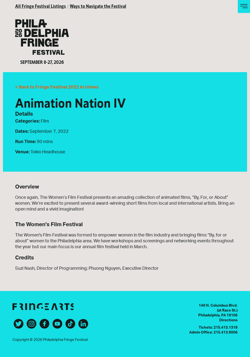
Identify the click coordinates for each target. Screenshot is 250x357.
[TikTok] (70, 326)
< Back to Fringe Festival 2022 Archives (57, 87)
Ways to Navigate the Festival (98, 6)
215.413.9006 (226, 332)
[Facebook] (44, 326)
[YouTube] (57, 326)
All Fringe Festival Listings (40, 6)
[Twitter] (18, 326)
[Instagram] (31, 326)
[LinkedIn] (83, 326)
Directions (228, 320)
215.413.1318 (226, 327)
